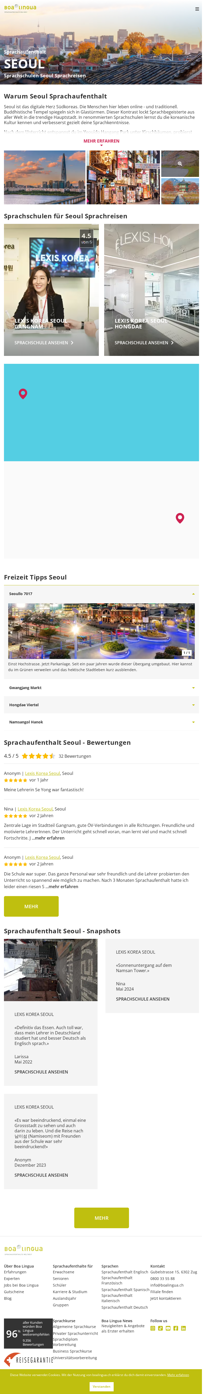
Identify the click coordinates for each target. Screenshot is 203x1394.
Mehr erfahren (101, 141)
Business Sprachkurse (72, 1351)
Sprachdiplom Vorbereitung (65, 1342)
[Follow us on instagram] (153, 1328)
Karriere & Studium (70, 1291)
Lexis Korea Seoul (42, 773)
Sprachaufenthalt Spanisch (126, 1289)
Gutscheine (14, 1291)
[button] (180, 518)
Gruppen (61, 1304)
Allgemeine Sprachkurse (74, 1326)
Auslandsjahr (64, 1298)
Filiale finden (161, 1291)
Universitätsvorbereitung (75, 1357)
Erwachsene (63, 1271)
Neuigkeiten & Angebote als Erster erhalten (123, 1328)
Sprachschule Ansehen (41, 1072)
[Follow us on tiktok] (160, 1328)
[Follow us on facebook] (176, 1328)
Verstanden (101, 1386)
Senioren (61, 1278)
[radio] (25, 755)
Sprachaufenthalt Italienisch (117, 1298)
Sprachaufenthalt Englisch (125, 1271)
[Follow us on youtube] (168, 1328)
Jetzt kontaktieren (165, 1298)
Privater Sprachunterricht (75, 1333)
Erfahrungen (15, 1271)
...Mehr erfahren (48, 838)
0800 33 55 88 (162, 1278)
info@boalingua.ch (167, 1285)
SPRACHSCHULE (41, 342)
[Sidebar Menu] (192, 9)
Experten (12, 1278)
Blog (8, 1298)
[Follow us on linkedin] (183, 1328)
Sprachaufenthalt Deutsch (125, 1307)
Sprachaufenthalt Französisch (117, 1280)
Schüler (59, 1285)
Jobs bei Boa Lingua (21, 1285)
